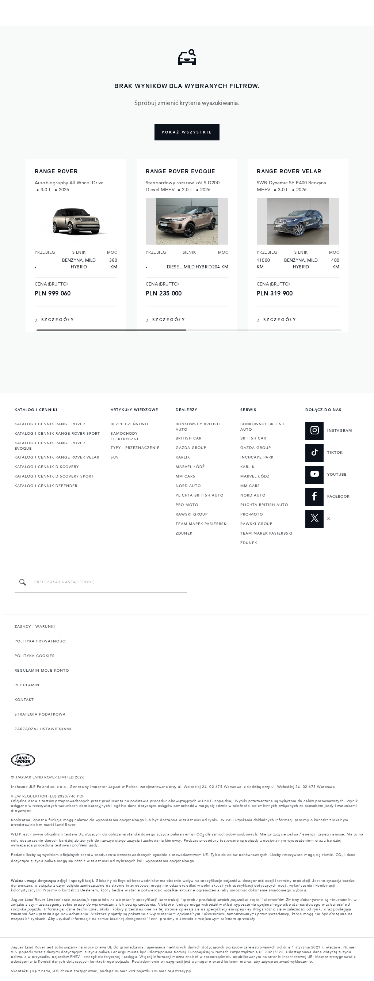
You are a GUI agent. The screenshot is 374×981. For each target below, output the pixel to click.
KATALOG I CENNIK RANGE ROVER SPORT (57, 433)
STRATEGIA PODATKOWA (40, 714)
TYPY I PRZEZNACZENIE (135, 448)
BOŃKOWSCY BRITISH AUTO (198, 427)
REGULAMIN (27, 685)
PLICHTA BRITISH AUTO (200, 495)
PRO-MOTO (187, 505)
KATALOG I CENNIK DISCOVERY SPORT (54, 476)
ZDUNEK (184, 533)
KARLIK (183, 457)
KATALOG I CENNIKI (36, 410)
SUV (115, 457)
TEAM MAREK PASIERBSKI (202, 524)
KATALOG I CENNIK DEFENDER (46, 486)
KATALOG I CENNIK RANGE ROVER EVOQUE (50, 446)
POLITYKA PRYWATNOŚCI (41, 641)
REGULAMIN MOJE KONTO (42, 670)
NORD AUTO (188, 486)
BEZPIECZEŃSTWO (129, 424)
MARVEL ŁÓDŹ (190, 467)
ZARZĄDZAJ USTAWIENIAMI (43, 729)
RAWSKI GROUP (192, 514)
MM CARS (185, 476)
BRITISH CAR (189, 438)
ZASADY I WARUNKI (35, 627)
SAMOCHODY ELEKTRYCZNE (125, 436)
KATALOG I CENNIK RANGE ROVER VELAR (57, 457)
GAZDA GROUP (191, 448)
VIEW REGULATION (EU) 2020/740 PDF (48, 796)
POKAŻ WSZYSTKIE (187, 132)
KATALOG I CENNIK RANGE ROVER (50, 424)
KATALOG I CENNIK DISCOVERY (47, 467)
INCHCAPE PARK (257, 457)
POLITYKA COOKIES (35, 656)
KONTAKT (24, 700)
